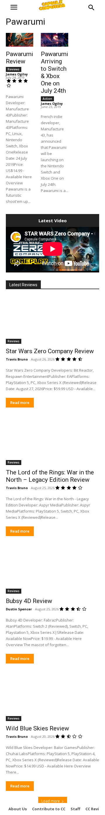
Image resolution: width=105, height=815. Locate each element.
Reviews (14, 69)
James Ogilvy (17, 74)
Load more (50, 801)
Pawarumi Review (19, 57)
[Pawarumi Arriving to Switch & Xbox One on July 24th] (54, 40)
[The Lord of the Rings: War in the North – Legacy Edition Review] (52, 441)
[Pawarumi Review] (19, 40)
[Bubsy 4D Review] (52, 570)
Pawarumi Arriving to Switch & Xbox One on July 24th (54, 72)
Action (47, 99)
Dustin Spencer (19, 609)
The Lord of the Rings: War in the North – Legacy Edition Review (50, 476)
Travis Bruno (17, 359)
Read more (19, 402)
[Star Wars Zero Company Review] (52, 320)
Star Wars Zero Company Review (50, 351)
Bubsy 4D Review (29, 600)
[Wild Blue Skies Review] (52, 697)
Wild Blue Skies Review (37, 728)
